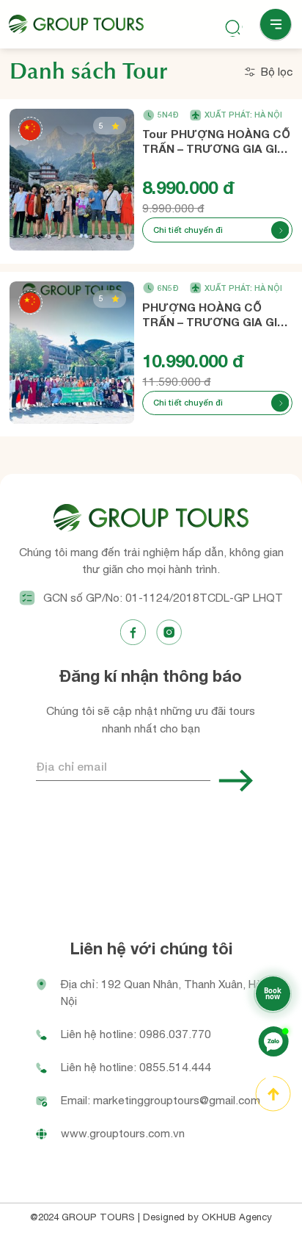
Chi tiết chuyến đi (188, 229)
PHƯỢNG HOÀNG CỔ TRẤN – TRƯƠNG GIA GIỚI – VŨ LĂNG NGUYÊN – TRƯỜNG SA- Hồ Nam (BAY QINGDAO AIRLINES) (216, 315)
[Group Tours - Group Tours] (76, 24)
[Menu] (275, 25)
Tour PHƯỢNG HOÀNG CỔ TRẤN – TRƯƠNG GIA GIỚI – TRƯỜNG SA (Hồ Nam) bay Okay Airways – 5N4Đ (216, 141)
